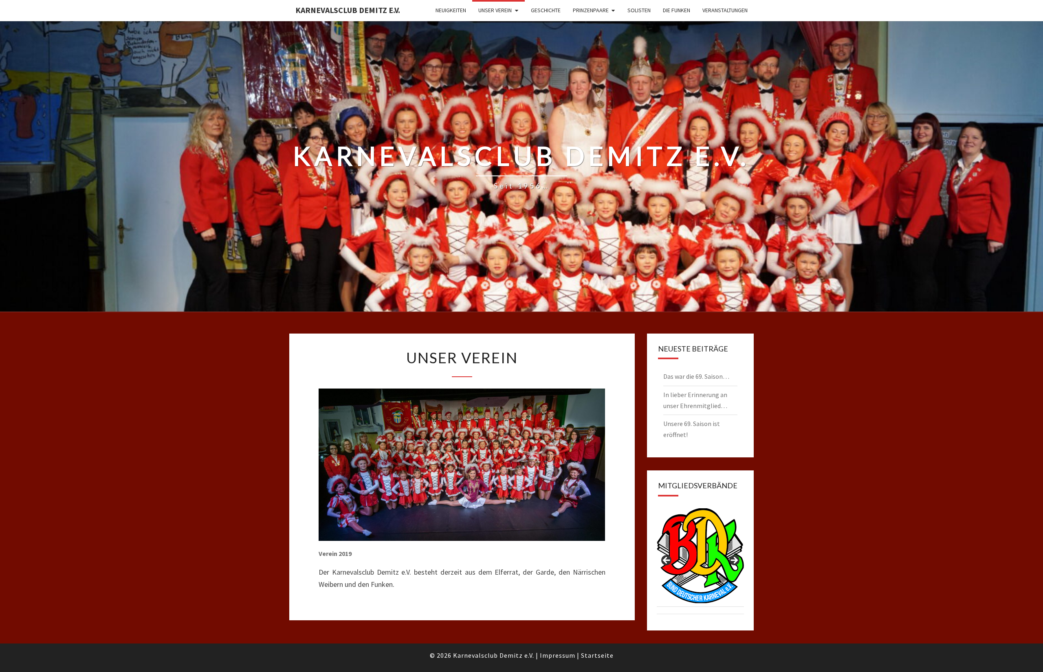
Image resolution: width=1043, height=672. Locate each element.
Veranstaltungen (725, 10)
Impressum (557, 655)
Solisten (639, 10)
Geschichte (546, 10)
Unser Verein (495, 10)
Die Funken (676, 10)
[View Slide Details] (700, 556)
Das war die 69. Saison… (696, 376)
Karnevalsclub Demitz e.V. (347, 10)
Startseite (597, 655)
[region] (700, 563)
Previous (667, 561)
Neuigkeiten (451, 10)
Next (734, 561)
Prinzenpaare (591, 10)
